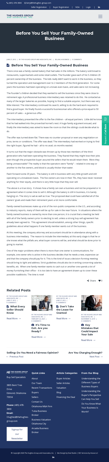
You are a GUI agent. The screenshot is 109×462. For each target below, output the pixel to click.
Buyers (35, 392)
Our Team (37, 383)
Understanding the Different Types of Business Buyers (90, 382)
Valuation (61, 387)
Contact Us (37, 401)
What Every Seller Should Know (16, 309)
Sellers (35, 397)
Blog (58, 392)
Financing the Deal (65, 397)
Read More (12, 318)
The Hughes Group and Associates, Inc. (36, 59)
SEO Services (83, 453)
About (35, 378)
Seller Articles (63, 383)
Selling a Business (62, 59)
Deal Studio (72, 453)
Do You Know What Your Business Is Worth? (91, 407)
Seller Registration (39, 7)
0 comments (77, 59)
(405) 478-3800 (15, 3)
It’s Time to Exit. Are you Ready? (41, 328)
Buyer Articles (63, 378)
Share (93, 280)
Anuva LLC (94, 453)
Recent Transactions (42, 387)
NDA (77, 7)
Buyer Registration (61, 7)
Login (88, 7)
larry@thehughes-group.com (39, 3)
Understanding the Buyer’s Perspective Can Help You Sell (91, 395)
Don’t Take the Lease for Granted (65, 309)
